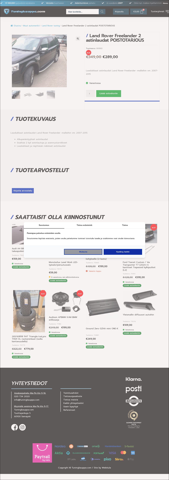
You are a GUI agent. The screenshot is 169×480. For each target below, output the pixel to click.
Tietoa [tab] (125, 225)
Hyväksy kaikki (123, 251)
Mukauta (83, 251)
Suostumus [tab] (44, 225)
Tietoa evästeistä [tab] (84, 225)
